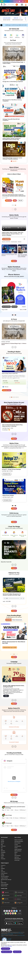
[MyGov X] (4, 911)
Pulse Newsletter (18, 846)
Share (24, 239)
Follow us (25, 1)
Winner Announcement (17, 619)
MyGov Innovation (6, 895)
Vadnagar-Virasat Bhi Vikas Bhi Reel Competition (11, 119)
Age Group (17, 857)
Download (7, 239)
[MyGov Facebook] (7, 911)
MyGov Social (3, 882)
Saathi (21, 902)
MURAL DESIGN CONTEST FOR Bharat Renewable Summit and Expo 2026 (11, 139)
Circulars (16, 844)
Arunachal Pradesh (14, 742)
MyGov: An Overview (19, 839)
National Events (18, 858)
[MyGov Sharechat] (13, 913)
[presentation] (2, 11)
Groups (2, 839)
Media (2, 857)
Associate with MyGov (19, 841)
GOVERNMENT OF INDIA (2, 1)
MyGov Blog (6, 898)
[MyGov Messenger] (17, 911)
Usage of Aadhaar (4, 877)
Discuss (2, 843)
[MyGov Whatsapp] (6, 913)
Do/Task (2, 841)
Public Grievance (4, 873)
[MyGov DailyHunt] (8, 913)
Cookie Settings (8, 946)
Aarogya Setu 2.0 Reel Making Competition (13, 81)
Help (2, 870)
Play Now (5, 385)
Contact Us (3, 865)
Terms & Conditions (5, 876)
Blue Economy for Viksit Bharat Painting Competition (12, 100)
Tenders (16, 847)
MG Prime (3, 850)
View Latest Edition (6, 307)
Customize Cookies (5, 948)
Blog (2, 844)
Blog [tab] (23, 37)
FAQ (2, 867)
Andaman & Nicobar (14, 727)
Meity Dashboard (18, 850)
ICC (1, 881)
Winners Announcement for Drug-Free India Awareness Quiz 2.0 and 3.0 (13, 344)
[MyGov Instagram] (9, 911)
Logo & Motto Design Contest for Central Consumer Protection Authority (12, 158)
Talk (1, 847)
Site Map (2, 874)
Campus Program (7, 902)
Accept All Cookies (17, 951)
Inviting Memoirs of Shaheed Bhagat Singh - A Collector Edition (14, 63)
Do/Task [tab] (5, 37)
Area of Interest (18, 855)
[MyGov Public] (10, 913)
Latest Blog (8, 619)
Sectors (16, 852)
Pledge (2, 854)
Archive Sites (17, 860)
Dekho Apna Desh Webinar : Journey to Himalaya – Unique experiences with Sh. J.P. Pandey (13, 595)
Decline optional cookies (6, 951)
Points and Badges (4, 884)
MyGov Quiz (7, 892)
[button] (12, 205)
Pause (25, 13)
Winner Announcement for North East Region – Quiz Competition (13, 642)
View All (14, 161)
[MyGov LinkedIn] (14, 911)
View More (14, 794)
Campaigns (3, 852)
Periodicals (3, 858)
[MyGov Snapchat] (15, 913)
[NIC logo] (7, 931)
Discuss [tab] (11, 37)
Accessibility (23, 1)
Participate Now (6, 473)
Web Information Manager (6, 879)
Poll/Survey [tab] (17, 37)
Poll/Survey (3, 846)
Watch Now (8, 200)
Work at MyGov (18, 843)
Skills (15, 854)
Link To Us (3, 871)
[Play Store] (18, 923)
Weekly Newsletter (18, 849)
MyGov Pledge (19, 895)
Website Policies (4, 885)
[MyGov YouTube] (12, 911)
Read (15, 200)
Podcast (2, 855)
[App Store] (9, 923)
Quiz (2, 849)
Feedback (3, 868)
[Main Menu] (22, 4)
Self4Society (19, 899)
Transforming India (20, 892)
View (6, 695)
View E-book (14, 307)
